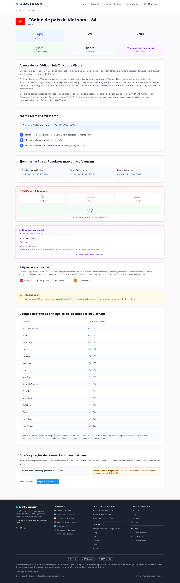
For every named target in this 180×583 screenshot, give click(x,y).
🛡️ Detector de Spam (62, 510)
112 (90, 212)
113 (42, 200)
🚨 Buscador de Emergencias (66, 522)
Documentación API (139, 532)
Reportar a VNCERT (46, 481)
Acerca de (106, 4)
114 (138, 200)
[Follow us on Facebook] (21, 527)
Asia (94, 536)
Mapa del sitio (137, 536)
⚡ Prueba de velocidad (63, 534)
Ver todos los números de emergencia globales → (90, 217)
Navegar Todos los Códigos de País (106, 528)
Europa (95, 532)
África (94, 544)
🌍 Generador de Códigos (64, 514)
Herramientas (132, 4)
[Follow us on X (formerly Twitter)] (17, 527)
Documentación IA (138, 540)
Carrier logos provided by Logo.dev (27, 572)
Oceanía (95, 548)
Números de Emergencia (102, 510)
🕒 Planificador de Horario (64, 518)
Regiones (95, 4)
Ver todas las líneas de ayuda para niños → (90, 254)
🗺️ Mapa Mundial (61, 526)
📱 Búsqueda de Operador (65, 530)
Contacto (118, 4)
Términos (134, 522)
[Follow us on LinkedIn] (25, 527)
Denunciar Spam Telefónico (103, 518)
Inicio (85, 4)
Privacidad (135, 518)
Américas (96, 540)
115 (90, 200)
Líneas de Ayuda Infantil (102, 514)
